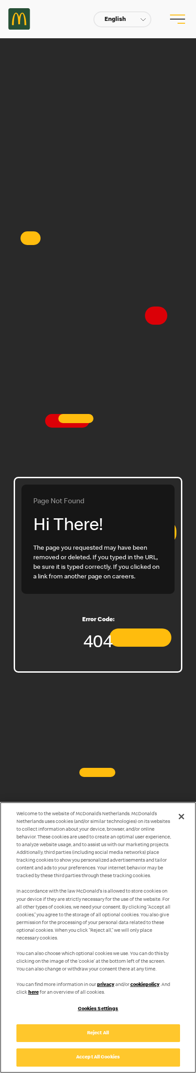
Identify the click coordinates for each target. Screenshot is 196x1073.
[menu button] (176, 19)
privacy (105, 984)
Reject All (98, 1033)
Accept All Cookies (98, 1057)
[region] (98, 937)
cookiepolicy (145, 984)
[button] (122, 19)
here (33, 992)
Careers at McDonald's (19, 19)
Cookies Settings (98, 1009)
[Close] (181, 817)
